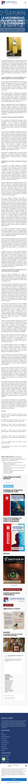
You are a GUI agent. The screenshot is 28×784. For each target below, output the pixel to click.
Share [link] (13, 695)
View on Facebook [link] (7, 695)
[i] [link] (21, 100)
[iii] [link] (2, 424)
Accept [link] (14, 779)
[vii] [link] (5, 396)
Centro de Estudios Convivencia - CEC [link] (15, 655)
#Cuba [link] (18, 659)
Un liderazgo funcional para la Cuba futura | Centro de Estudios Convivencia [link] (9, 677)
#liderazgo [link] (8, 659)
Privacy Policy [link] (17, 782)
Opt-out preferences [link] (11, 782)
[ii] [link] (17, 123)
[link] (3, 759)
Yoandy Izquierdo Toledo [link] (9, 660)
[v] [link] (8, 225)
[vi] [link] (5, 378)
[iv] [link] (16, 194)
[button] (26, 765)
